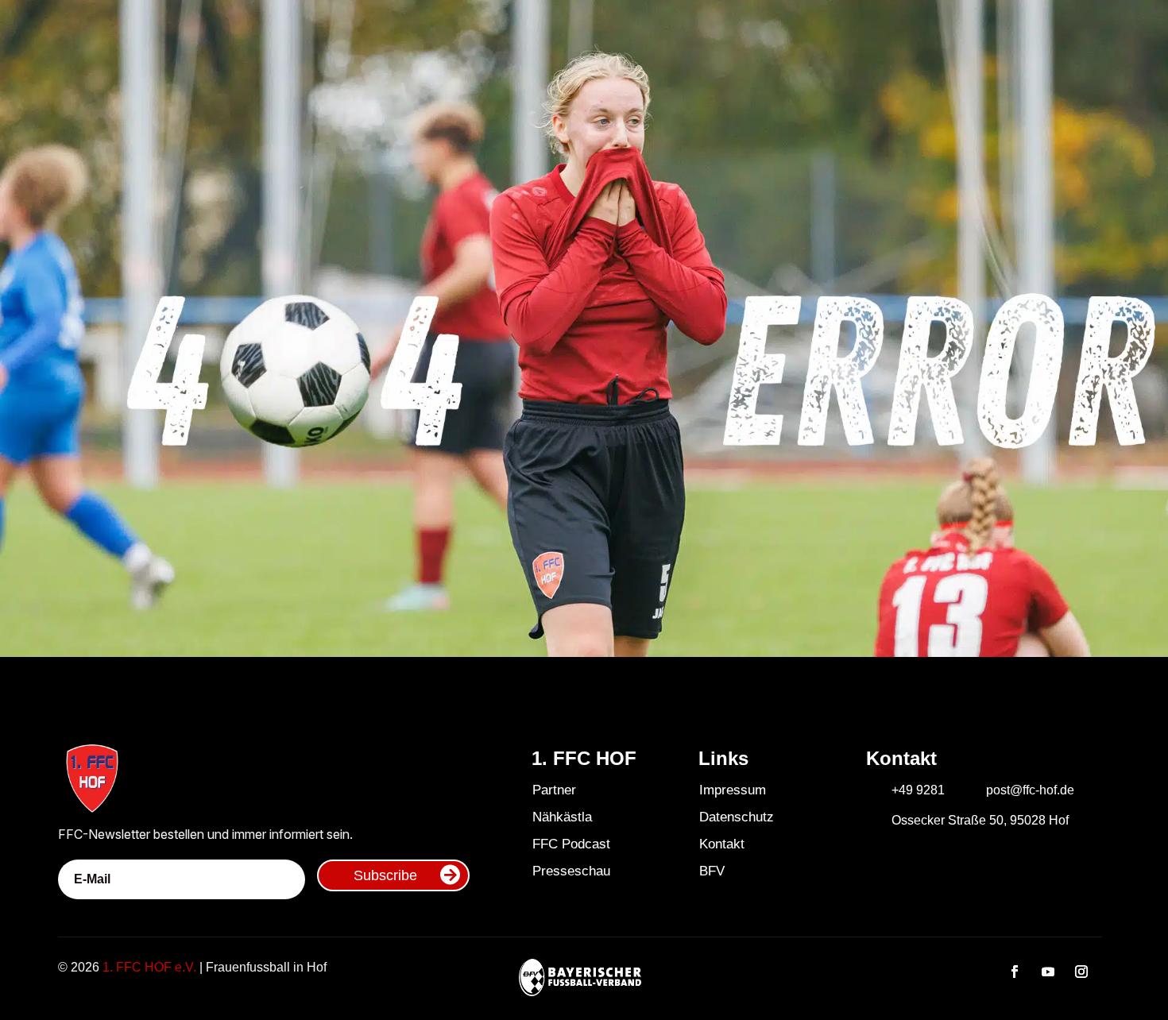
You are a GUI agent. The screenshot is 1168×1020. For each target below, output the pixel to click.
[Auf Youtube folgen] (1048, 971)
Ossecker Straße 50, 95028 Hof (980, 820)
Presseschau (571, 871)
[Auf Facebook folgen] (1014, 971)
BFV (712, 871)
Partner (554, 790)
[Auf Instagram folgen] (1081, 971)
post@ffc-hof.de (1030, 790)
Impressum (732, 790)
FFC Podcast (571, 844)
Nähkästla (562, 817)
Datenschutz (736, 817)
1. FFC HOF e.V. (149, 967)
